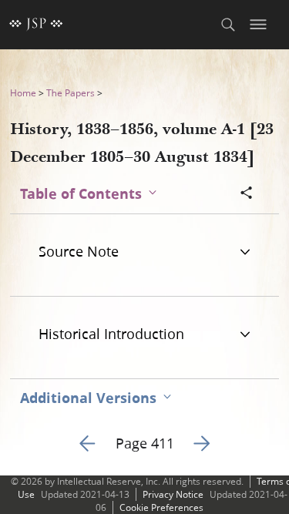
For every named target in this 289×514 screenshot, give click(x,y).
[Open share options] (246, 194)
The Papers (70, 92)
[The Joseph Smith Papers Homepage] (36, 25)
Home (23, 92)
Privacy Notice (173, 494)
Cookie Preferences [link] (161, 507)
